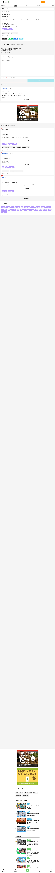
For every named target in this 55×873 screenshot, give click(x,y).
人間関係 (8, 207)
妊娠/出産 (38, 207)
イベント (30, 209)
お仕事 (40, 209)
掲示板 (15, 5)
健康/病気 (13, 209)
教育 (21, 209)
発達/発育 (43, 207)
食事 (18, 209)
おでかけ (25, 209)
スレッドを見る (27, 99)
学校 (22, 207)
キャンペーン (4, 212)
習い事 (33, 207)
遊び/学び (49, 207)
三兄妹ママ (4, 177)
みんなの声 (3, 5)
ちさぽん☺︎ (4, 88)
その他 (49, 209)
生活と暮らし (4, 29)
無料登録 (43, 2)
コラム (27, 5)
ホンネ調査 (52, 5)
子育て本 (39, 5)
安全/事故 (36, 209)
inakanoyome (5, 153)
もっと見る (26, 198)
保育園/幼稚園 (27, 207)
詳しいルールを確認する (5, 52)
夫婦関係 (10, 29)
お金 (12, 207)
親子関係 (45, 209)
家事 (9, 209)
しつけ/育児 (17, 207)
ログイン (48, 2)
